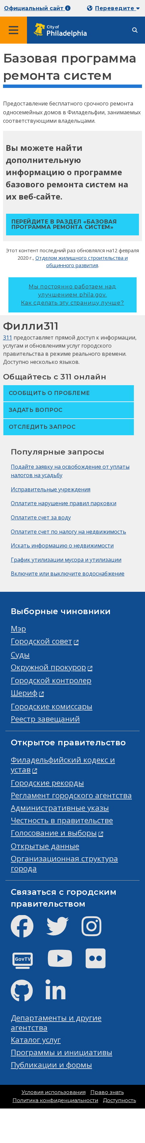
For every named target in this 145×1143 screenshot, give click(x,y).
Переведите (115, 8)
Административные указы (60, 807)
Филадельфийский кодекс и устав (63, 764)
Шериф (24, 692)
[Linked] (61, 996)
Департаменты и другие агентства (56, 1022)
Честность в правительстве (62, 820)
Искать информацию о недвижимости (62, 545)
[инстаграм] (97, 932)
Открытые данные (45, 846)
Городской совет (41, 641)
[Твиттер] (63, 932)
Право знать (107, 1092)
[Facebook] (27, 932)
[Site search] (135, 30)
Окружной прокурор (48, 667)
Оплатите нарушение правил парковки (63, 503)
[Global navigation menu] (13, 30)
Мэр (18, 628)
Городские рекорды (47, 782)
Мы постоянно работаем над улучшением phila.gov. (72, 294)
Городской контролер (51, 680)
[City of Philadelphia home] (62, 30)
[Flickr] (101, 964)
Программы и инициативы (61, 1052)
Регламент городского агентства (71, 795)
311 (7, 337)
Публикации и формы (51, 1064)
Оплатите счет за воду (41, 517)
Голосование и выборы (54, 832)
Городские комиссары (51, 706)
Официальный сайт (34, 8)
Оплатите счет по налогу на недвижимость (68, 531)
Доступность (119, 1100)
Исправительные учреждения (50, 489)
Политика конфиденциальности (55, 1100)
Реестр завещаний (45, 719)
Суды (20, 654)
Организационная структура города (64, 863)
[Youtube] (65, 964)
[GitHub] (27, 996)
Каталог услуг (36, 1039)
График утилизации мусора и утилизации (66, 559)
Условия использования (54, 1092)
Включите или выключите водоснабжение (67, 573)
